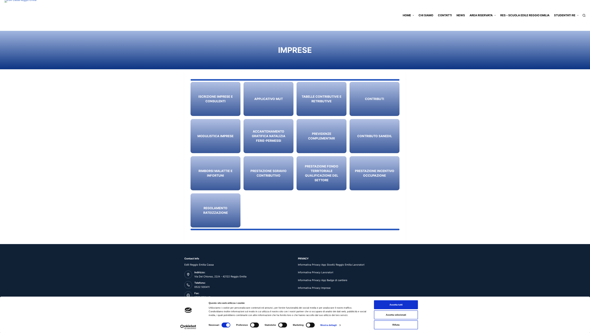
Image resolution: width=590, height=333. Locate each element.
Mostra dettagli (328, 325)
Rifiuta (395, 324)
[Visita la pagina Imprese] (374, 99)
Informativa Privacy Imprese (314, 287)
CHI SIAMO (426, 15)
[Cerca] (584, 15)
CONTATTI (445, 15)
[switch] (254, 325)
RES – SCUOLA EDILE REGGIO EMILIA (524, 15)
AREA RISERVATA (481, 15)
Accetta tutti (396, 304)
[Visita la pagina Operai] (215, 99)
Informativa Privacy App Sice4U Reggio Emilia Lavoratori (331, 264)
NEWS (460, 15)
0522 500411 (202, 286)
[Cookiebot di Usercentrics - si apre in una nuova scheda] (188, 327)
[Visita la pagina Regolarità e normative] (268, 99)
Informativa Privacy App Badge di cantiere (322, 280)
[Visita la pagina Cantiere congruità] (268, 136)
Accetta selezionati (396, 314)
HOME (407, 15)
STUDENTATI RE (564, 15)
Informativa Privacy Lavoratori (315, 272)
